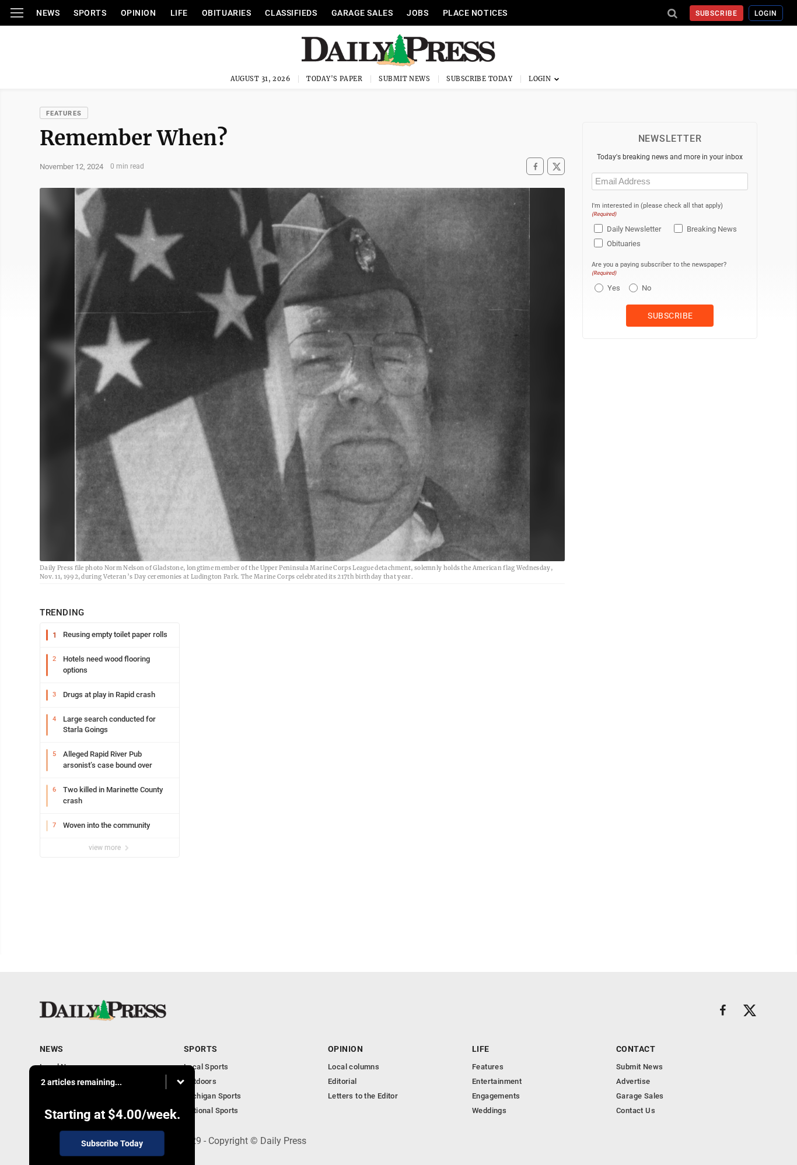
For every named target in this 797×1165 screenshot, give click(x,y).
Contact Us (635, 1110)
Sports (90, 13)
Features (64, 113)
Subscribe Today (479, 79)
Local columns (353, 1066)
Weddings (489, 1110)
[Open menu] (17, 12)
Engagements (496, 1095)
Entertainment (497, 1081)
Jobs (417, 13)
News (48, 13)
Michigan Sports (213, 1095)
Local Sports (206, 1066)
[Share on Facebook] (535, 166)
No (646, 288)
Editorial (342, 1081)
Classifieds (291, 13)
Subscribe (716, 13)
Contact (635, 1049)
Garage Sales (362, 13)
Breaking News (712, 229)
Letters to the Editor (363, 1095)
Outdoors (200, 1081)
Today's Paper (334, 79)
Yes (612, 288)
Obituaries (226, 13)
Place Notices (475, 13)
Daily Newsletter (634, 229)
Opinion (138, 13)
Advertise (633, 1081)
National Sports (211, 1110)
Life (179, 13)
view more (106, 848)
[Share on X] (556, 166)
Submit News (404, 79)
